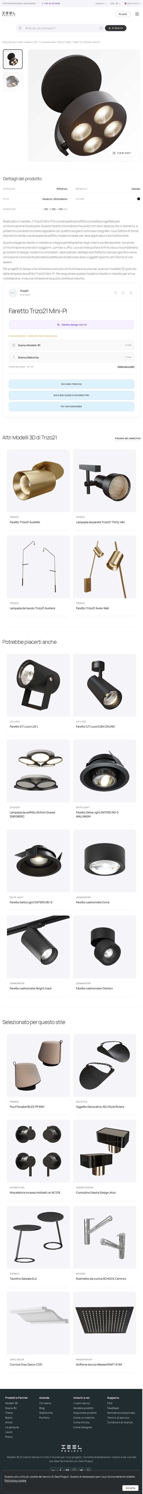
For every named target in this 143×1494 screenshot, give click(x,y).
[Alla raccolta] (123, 292)
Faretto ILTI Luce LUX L (24, 726)
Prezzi (9, 1437)
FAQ (109, 1403)
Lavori (9, 1432)
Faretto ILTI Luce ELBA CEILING (95, 726)
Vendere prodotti (83, 1408)
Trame (9, 1413)
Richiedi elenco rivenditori (71, 395)
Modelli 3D (11, 1403)
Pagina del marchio (128, 438)
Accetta (130, 1488)
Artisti (9, 1422)
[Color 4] (138, 198)
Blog (42, 1408)
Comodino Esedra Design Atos (96, 1192)
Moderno (47, 199)
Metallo (136, 188)
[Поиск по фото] (101, 28)
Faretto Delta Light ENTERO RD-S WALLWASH (97, 814)
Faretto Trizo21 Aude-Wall (92, 608)
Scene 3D (11, 1408)
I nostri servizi (81, 1403)
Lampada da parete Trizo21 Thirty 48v (100, 522)
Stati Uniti (133, 3)
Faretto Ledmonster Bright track (31, 988)
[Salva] (115, 292)
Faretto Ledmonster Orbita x (94, 988)
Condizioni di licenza (120, 1422)
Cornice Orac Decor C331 (26, 1364)
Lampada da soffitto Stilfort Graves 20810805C (32, 814)
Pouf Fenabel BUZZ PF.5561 (27, 1107)
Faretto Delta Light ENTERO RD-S (31, 902)
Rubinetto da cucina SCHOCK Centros (101, 1279)
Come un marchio (84, 1417)
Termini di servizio (118, 1417)
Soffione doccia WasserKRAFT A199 (99, 1364)
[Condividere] (130, 292)
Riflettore (62, 188)
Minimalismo (60, 199)
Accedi (123, 14)
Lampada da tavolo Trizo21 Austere (32, 608)
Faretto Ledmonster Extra (92, 902)
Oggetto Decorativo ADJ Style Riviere (100, 1107)
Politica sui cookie (15, 1480)
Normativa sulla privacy (121, 1413)
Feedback (113, 1408)
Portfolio (44, 1417)
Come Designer (82, 1427)
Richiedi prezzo (71, 384)
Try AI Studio (52, 3)
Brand (8, 1417)
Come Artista (81, 1422)
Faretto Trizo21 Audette (25, 522)
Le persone (12, 1427)
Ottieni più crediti (126, 366)
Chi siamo (45, 1403)
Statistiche (46, 1413)
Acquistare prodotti (85, 1413)
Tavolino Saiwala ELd (23, 1279)
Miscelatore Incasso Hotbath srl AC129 (35, 1192)
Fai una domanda (71, 406)
